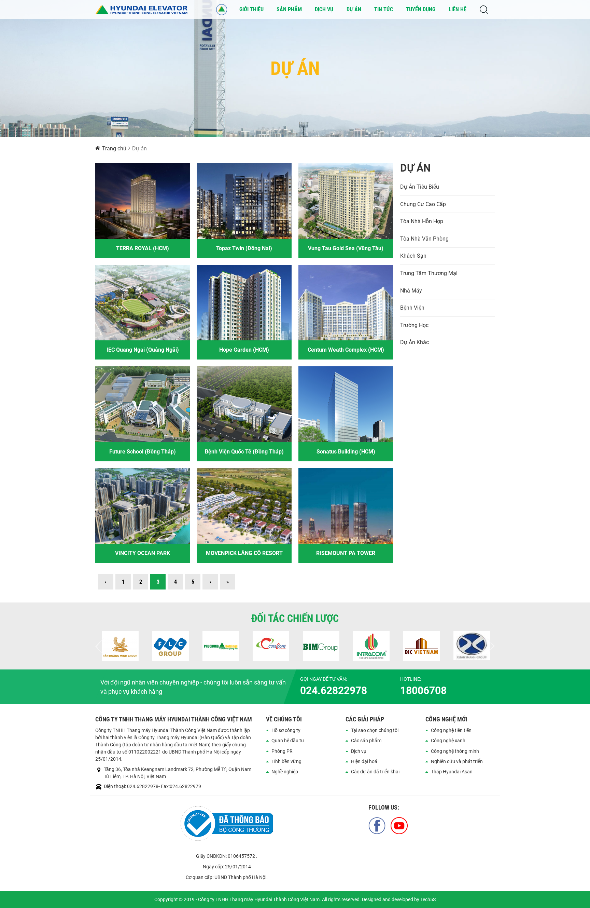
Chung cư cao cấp (423, 204)
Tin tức (383, 9)
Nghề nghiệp (284, 771)
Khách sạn (413, 256)
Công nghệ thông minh (455, 751)
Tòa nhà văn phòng (424, 238)
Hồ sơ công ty (285, 730)
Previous (100, 646)
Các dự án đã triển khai (375, 771)
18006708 (423, 690)
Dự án (354, 9)
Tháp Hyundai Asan (452, 771)
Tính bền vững (286, 761)
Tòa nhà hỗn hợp (421, 221)
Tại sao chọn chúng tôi (374, 730)
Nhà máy (411, 290)
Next (489, 646)
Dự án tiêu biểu (419, 187)
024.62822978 (333, 690)
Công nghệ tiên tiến (451, 730)
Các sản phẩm (366, 740)
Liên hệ (457, 9)
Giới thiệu (251, 9)
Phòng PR (282, 751)
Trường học (414, 325)
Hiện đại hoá (364, 761)
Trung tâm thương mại (429, 273)
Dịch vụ (324, 9)
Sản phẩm (289, 9)
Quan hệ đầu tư (287, 740)
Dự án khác (414, 342)
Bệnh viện (412, 307)
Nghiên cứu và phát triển (457, 761)
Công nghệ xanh (448, 740)
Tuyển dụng (420, 9)
